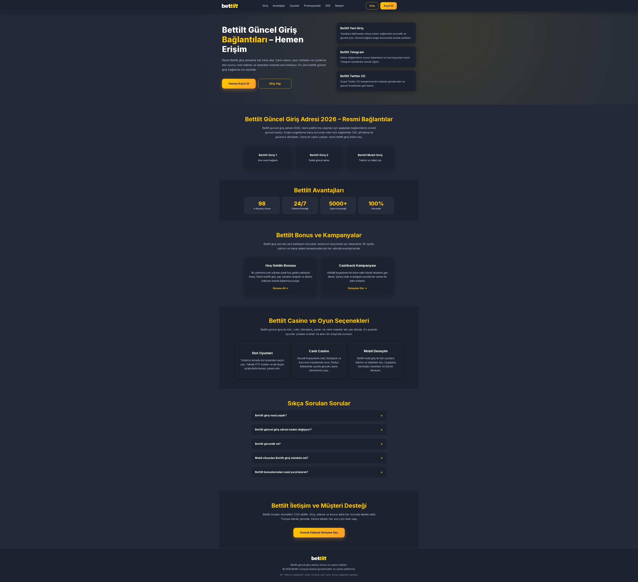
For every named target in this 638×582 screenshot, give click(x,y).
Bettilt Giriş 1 (268, 157)
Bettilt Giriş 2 (319, 157)
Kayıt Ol (388, 5)
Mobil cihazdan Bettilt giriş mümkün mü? (281, 458)
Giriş (265, 5)
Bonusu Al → (280, 288)
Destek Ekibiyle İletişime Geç (319, 532)
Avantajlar (279, 5)
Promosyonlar (312, 5)
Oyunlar (294, 5)
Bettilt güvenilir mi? (268, 443)
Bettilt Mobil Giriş (370, 157)
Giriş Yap (275, 83)
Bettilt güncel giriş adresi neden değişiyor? (283, 429)
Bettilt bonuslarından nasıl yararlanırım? (281, 472)
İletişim (339, 5)
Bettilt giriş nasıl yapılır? (271, 415)
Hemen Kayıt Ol (239, 83)
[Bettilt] (230, 5)
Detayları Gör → (357, 288)
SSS (327, 5)
